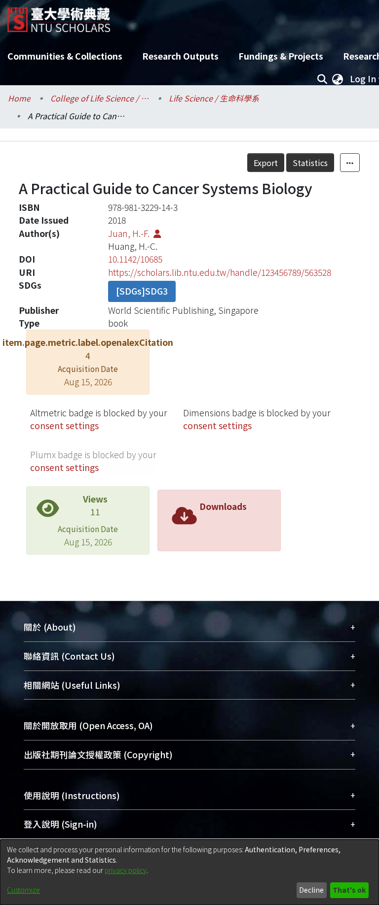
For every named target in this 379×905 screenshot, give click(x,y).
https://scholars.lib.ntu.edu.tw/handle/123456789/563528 (219, 272)
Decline (311, 890)
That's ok (349, 890)
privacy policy (126, 870)
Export (266, 162)
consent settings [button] (64, 425)
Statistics (310, 162)
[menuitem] (337, 78)
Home (19, 98)
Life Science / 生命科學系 (214, 98)
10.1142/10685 (135, 259)
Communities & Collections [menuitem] (64, 56)
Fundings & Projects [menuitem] (280, 56)
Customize (23, 890)
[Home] (58, 16)
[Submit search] (322, 79)
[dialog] (189, 872)
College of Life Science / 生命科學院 (99, 98)
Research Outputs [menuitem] (180, 56)
